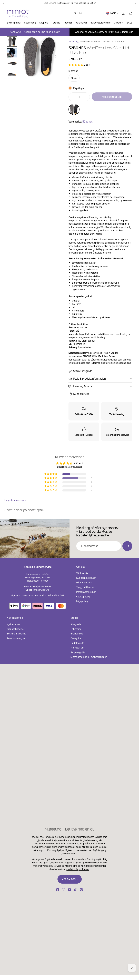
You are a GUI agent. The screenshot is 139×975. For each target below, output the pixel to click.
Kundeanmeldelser (86, 577)
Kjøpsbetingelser (15, 628)
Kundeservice (81, 394)
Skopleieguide (78, 652)
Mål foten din (77, 647)
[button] (76, 65)
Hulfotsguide (77, 642)
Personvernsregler (86, 591)
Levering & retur (82, 386)
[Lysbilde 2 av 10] (12, 52)
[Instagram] (64, 890)
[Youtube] (69, 890)
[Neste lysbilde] (56, 57)
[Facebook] (58, 890)
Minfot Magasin (84, 582)
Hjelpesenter (13, 624)
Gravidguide (77, 633)
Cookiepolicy (83, 596)
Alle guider (76, 624)
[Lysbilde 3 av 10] (12, 63)
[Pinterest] (81, 890)
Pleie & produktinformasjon (89, 378)
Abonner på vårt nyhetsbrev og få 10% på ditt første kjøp (104, 31)
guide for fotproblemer (77, 869)
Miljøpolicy (82, 601)
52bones (87, 121)
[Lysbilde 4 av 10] (12, 74)
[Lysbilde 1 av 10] (12, 41)
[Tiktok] (75, 890)
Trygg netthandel (85, 587)
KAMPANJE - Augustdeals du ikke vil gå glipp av (35, 31)
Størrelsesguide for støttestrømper (89, 656)
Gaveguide (76, 638)
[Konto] (123, 13)
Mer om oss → (70, 879)
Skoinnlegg (73, 41)
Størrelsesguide (82, 371)
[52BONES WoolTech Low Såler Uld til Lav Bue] (74, 109)
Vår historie (82, 573)
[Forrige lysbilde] (22, 57)
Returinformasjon (16, 638)
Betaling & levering (16, 633)
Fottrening (76, 628)
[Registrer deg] (127, 546)
